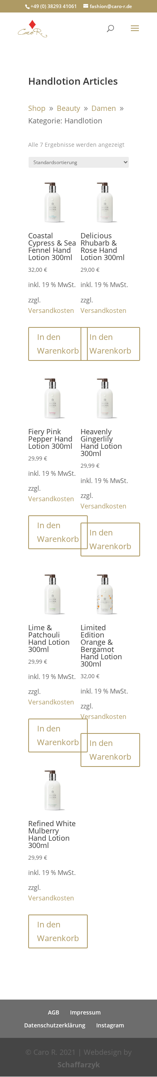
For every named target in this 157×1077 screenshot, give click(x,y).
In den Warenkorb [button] (58, 343)
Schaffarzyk (79, 1064)
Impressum (85, 1012)
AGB (53, 1012)
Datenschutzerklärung (54, 1025)
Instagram (110, 1025)
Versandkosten (51, 310)
